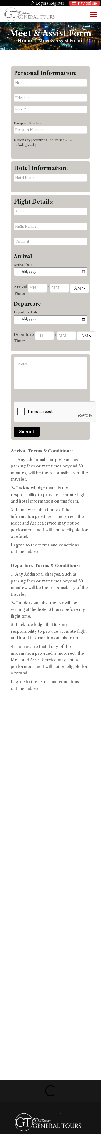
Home (25, 40)
